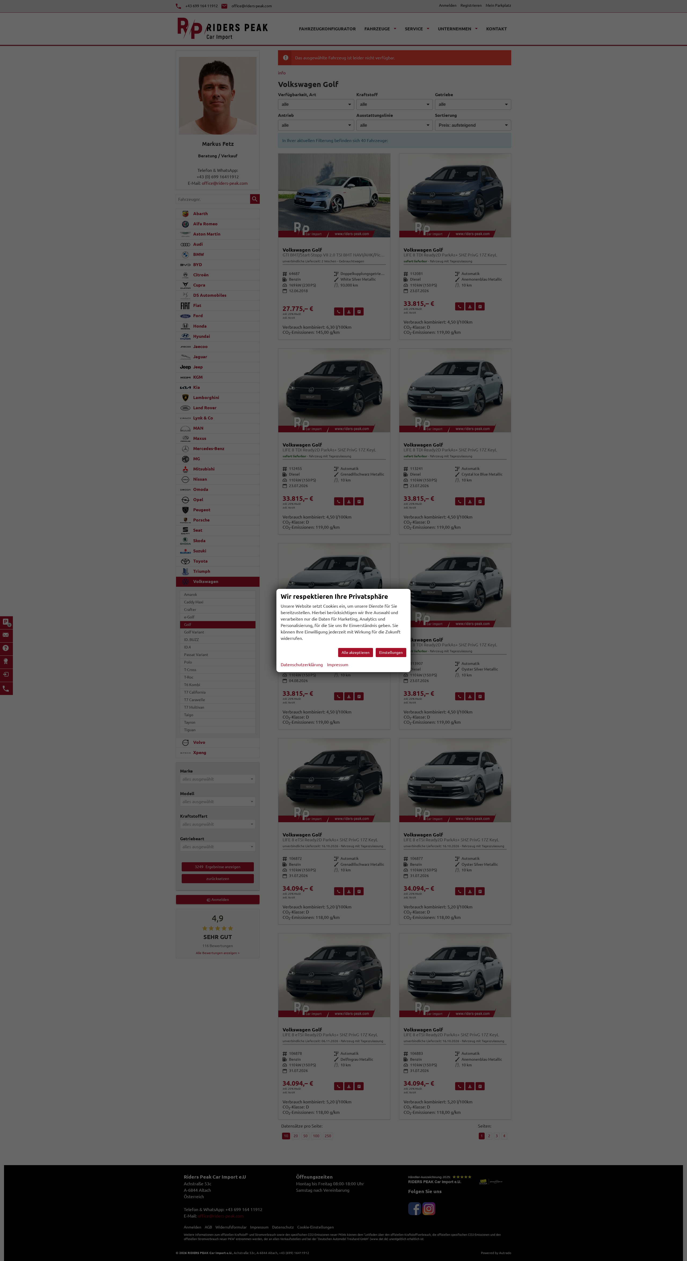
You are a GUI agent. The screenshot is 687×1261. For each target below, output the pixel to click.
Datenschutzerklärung (302, 664)
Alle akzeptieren (356, 652)
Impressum (337, 664)
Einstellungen (391, 652)
